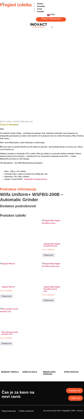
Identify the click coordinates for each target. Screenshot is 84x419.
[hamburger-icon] (79, 5)
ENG (52, 14)
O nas (39, 9)
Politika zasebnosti (26, 411)
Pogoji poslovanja (9, 411)
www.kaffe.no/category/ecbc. (36, 179)
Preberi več (48, 255)
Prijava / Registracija (51, 19)
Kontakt (40, 11)
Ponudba (41, 6)
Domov (40, 4)
